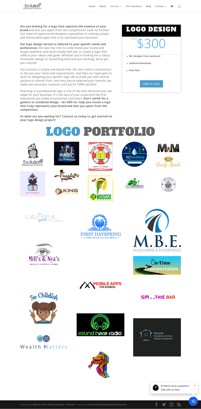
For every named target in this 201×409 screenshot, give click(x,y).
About (102, 6)
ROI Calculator (134, 6)
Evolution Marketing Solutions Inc (108, 404)
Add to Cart (151, 84)
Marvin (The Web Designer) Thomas (53, 404)
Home (92, 6)
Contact (159, 6)
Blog (148, 6)
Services (114, 6)
